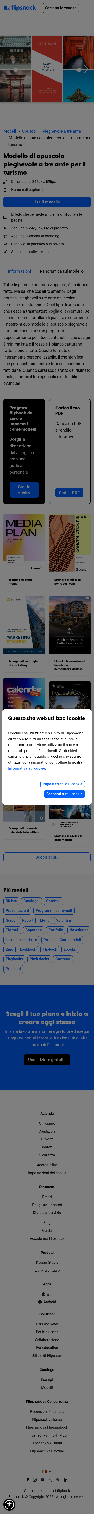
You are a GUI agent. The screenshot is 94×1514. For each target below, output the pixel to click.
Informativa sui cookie (26, 768)
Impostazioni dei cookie (63, 784)
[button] (9, 1504)
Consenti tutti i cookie (64, 794)
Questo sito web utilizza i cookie (46, 718)
